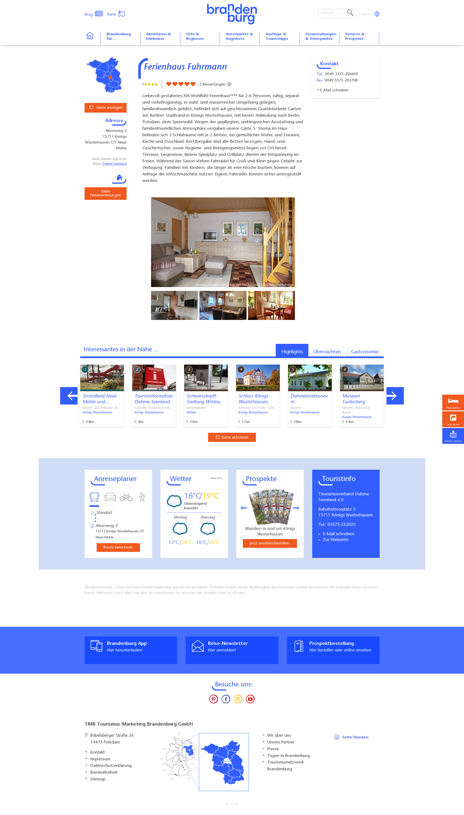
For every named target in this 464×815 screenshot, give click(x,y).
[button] (453, 419)
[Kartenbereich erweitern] (420, 361)
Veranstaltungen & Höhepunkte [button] (320, 36)
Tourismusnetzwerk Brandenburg (285, 766)
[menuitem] (365, 14)
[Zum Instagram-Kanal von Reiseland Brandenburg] (238, 700)
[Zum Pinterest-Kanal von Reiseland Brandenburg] (214, 700)
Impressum (100, 759)
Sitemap (97, 779)
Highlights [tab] (292, 352)
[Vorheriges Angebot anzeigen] (69, 395)
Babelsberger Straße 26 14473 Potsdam (112, 739)
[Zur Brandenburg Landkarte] (204, 762)
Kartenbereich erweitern (397, 360)
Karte (112, 14)
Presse (273, 749)
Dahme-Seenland (115, 164)
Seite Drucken (355, 737)
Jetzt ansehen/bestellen (270, 543)
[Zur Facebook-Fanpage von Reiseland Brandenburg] (226, 700)
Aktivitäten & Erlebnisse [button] (158, 36)
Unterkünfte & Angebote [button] (239, 36)
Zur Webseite (335, 540)
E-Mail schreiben (338, 534)
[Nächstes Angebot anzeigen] (395, 395)
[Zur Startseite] (92, 38)
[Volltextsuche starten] (350, 12)
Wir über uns (279, 736)
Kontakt (97, 752)
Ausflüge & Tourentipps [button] (277, 36)
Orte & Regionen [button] (195, 36)
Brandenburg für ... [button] (119, 36)
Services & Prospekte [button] (354, 36)
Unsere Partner (281, 742)
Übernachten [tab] (327, 352)
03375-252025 (341, 525)
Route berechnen (117, 547)
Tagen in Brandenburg (288, 756)
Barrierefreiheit (103, 773)
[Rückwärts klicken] (241, 508)
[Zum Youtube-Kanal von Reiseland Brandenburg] (250, 700)
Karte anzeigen (109, 108)
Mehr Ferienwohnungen (105, 193)
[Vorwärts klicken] (299, 508)
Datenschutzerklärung (111, 766)
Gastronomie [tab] (364, 352)
